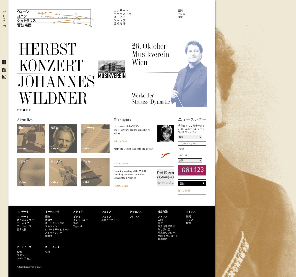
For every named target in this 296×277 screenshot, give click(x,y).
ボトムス (191, 211)
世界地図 (22, 229)
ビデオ (77, 216)
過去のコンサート (26, 219)
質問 (180, 10)
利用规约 (163, 239)
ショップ (120, 20)
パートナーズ (24, 247)
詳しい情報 (184, 190)
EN (4, 26)
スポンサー (23, 255)
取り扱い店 (164, 229)
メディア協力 (24, 258)
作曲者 (48, 235)
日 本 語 (4, 18)
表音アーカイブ (109, 219)
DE (4, 10)
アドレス (163, 216)
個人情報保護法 (166, 226)
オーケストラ (123, 14)
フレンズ (134, 216)
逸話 (75, 222)
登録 (47, 251)
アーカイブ (23, 222)
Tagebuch (77, 226)
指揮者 (54, 138)
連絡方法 (120, 23)
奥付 (160, 222)
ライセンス (89, 172)
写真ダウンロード (167, 232)
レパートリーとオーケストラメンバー (57, 231)
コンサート (121, 10)
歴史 (22, 138)
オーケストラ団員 (54, 222)
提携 (19, 251)
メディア (120, 17)
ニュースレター (53, 247)
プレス (181, 13)
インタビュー (80, 219)
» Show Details (121, 141)
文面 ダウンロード (168, 235)
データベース (24, 226)
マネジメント (52, 226)
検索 (180, 17)
